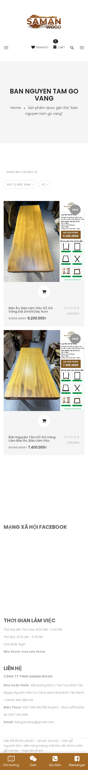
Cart (60, 47)
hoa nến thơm (32, 750)
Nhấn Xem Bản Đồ (20, 700)
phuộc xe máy (48, 741)
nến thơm (68, 745)
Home (16, 107)
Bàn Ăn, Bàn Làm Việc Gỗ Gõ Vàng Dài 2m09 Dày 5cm (31, 310)
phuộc (29, 741)
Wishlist (42, 47)
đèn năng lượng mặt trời (42, 745)
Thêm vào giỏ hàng (44, 292)
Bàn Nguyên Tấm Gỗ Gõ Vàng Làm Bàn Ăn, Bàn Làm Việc (32, 439)
